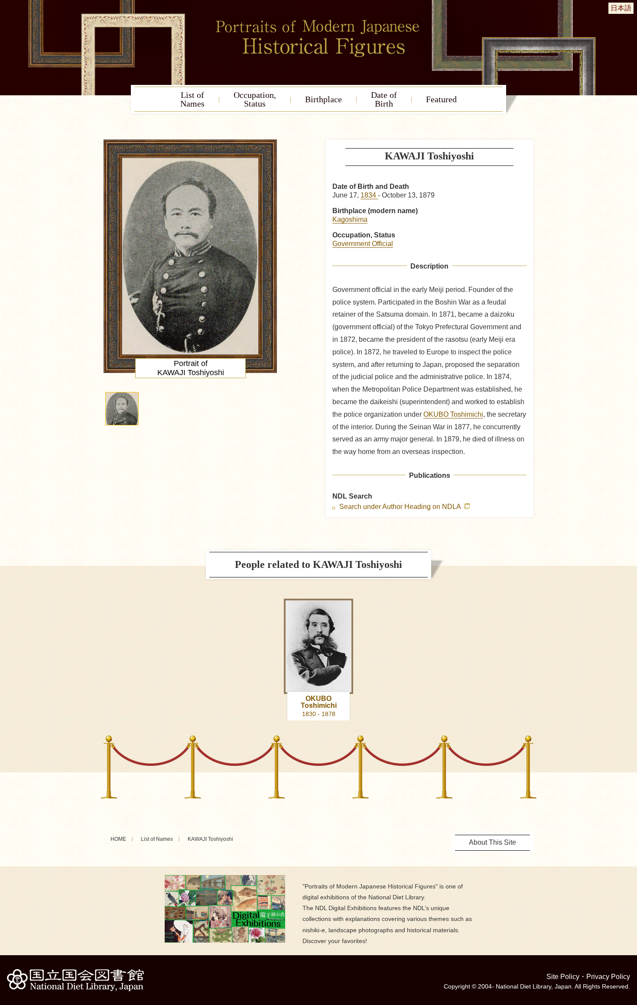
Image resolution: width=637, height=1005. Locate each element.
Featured (441, 99)
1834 (369, 195)
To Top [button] (628, 945)
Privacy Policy (608, 976)
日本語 (621, 8)
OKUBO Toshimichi (453, 414)
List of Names (157, 839)
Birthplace (323, 99)
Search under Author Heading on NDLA (400, 506)
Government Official (362, 243)
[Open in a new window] (225, 878)
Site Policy (562, 976)
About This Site (492, 842)
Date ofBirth (384, 99)
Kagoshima (349, 219)
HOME (118, 839)
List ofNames (192, 99)
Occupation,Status (255, 99)
